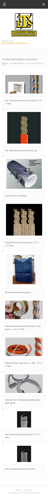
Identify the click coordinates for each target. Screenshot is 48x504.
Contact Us (28, 490)
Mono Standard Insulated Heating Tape (20, 469)
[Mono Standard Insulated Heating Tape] (24, 454)
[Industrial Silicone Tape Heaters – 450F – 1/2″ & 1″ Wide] (24, 346)
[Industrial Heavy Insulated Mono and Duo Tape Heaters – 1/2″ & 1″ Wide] (24, 310)
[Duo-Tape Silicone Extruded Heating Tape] (24, 128)
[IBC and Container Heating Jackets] (24, 269)
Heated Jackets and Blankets (16, 195)
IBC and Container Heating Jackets (18, 292)
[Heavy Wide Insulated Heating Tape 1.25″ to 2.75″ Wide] (24, 220)
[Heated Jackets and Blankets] (24, 174)
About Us (18, 490)
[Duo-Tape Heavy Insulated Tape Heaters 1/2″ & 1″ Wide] (24, 84)
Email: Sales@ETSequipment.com (14, 43)
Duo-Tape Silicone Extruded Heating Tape (21, 150)
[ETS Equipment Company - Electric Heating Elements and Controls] (24, 36)
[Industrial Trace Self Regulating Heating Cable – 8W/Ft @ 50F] (24, 383)
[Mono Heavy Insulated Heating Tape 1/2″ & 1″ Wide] (24, 419)
